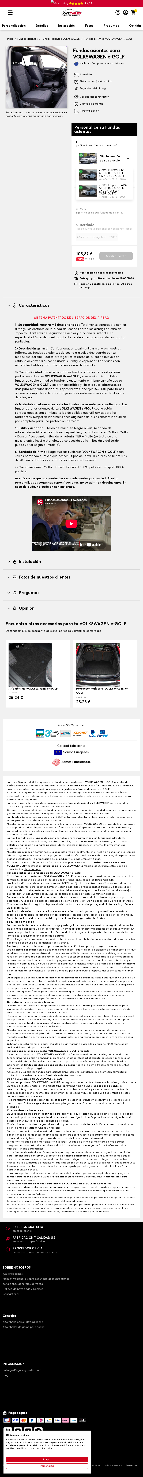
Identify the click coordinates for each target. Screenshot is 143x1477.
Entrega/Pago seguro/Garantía (22, 1370)
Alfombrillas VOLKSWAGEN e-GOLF (33, 688)
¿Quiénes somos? (13, 1274)
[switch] (14, 26)
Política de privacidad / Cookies (23, 1289)
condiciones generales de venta (23, 1284)
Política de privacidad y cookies (104, 1465)
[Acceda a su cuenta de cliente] (125, 13)
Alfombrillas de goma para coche (23, 1327)
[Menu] (33, 13)
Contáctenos (11, 1294)
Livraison (131, 1465)
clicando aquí (32, 869)
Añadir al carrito (116, 256)
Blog (6, 1375)
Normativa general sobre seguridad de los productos (36, 1279)
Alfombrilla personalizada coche (23, 1322)
